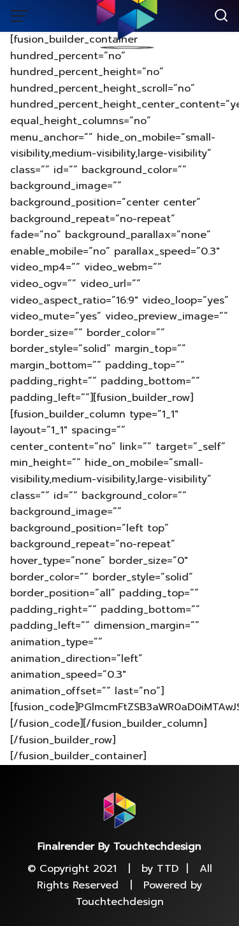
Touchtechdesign (120, 901)
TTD (167, 868)
